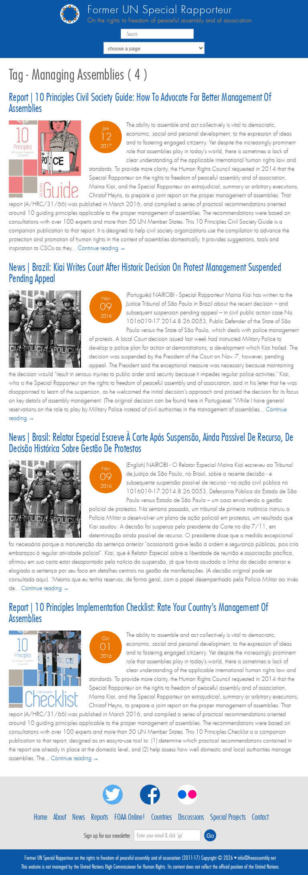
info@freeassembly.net (257, 858)
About (59, 817)
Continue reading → (102, 248)
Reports (99, 817)
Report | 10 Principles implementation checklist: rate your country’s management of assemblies (138, 613)
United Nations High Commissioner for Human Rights (122, 866)
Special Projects (228, 817)
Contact (260, 817)
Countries (161, 817)
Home (40, 817)
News (78, 817)
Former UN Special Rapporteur (159, 9)
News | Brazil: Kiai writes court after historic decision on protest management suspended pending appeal (145, 272)
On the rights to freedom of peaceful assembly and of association (169, 20)
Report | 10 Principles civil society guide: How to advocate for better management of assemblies (140, 102)
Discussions (191, 817)
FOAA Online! (129, 817)
